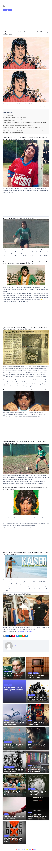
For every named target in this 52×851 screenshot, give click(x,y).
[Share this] (7, 636)
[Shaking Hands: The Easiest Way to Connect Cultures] (14, 808)
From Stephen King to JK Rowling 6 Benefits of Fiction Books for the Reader (36, 769)
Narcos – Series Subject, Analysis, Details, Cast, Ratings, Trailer (37, 816)
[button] (48, 5)
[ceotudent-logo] (4, 5)
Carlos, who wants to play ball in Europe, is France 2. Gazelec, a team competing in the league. (23, 127)
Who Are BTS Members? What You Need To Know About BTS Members (37, 699)
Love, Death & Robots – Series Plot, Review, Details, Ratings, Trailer (13, 839)
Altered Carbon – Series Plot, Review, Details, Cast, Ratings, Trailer (37, 746)
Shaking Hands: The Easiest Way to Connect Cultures (14, 817)
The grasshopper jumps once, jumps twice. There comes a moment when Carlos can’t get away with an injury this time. (25, 123)
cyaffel (16, 645)
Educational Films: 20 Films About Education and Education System (13, 793)
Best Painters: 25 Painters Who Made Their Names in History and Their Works (13, 746)
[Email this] (4, 636)
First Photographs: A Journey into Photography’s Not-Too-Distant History (37, 793)
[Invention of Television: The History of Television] (37, 668)
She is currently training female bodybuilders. (13, 132)
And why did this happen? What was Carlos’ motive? (15, 117)
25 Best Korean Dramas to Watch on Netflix (36, 723)
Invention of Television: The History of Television (36, 676)
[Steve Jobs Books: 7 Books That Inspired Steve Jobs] (14, 762)
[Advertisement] (26, 20)
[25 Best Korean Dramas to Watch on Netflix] (37, 715)
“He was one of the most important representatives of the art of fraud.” (18, 125)
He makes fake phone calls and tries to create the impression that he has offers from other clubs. (23, 129)
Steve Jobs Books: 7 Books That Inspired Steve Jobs (13, 770)
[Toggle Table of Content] (46, 112)
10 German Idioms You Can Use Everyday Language (14, 723)
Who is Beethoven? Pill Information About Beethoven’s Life (13, 675)
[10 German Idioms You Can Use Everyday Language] (14, 715)
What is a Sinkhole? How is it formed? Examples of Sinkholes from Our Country (13, 689)
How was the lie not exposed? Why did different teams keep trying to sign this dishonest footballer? (24, 130)
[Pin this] (13, 636)
